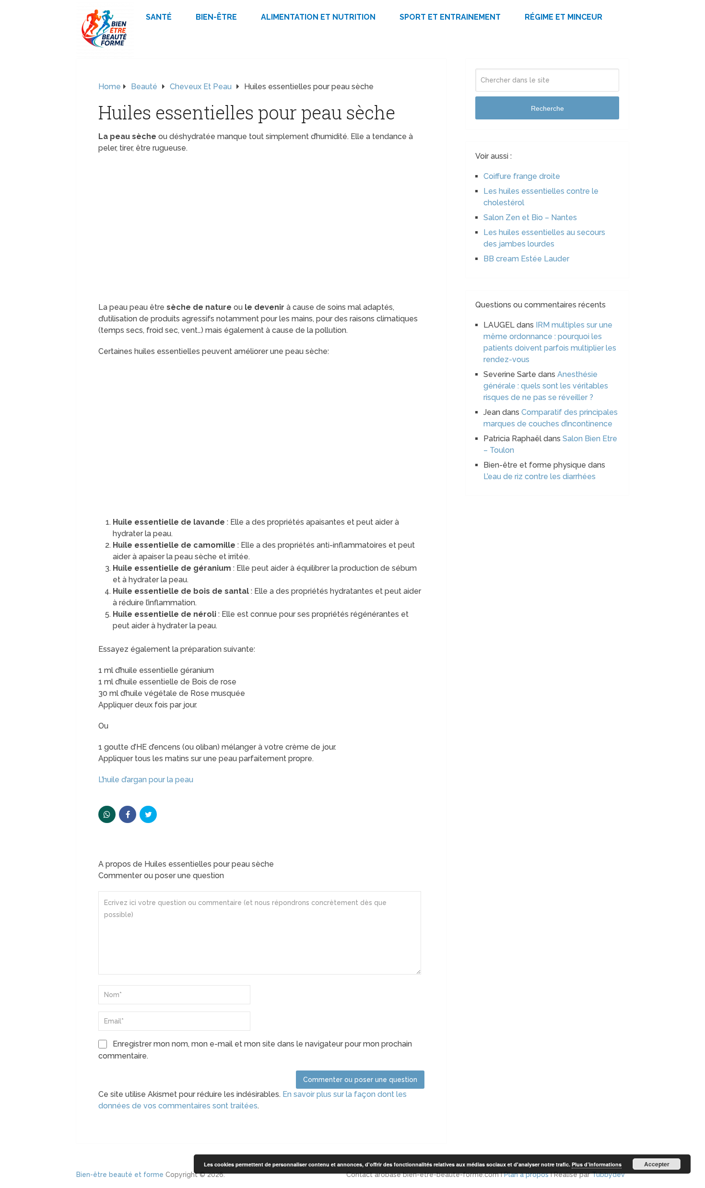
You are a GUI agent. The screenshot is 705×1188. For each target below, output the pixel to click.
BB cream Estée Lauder (526, 258)
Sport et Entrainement (450, 17)
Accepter (657, 1164)
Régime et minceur (563, 17)
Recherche (547, 108)
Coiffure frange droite (521, 176)
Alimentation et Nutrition (318, 17)
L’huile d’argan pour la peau (145, 779)
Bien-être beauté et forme (120, 1174)
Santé (159, 17)
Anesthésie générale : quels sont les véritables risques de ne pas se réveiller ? (545, 386)
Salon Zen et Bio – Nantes (530, 217)
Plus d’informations (597, 1164)
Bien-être (216, 17)
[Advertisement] (261, 231)
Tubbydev (608, 1174)
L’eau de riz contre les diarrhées (539, 476)
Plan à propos (526, 1174)
